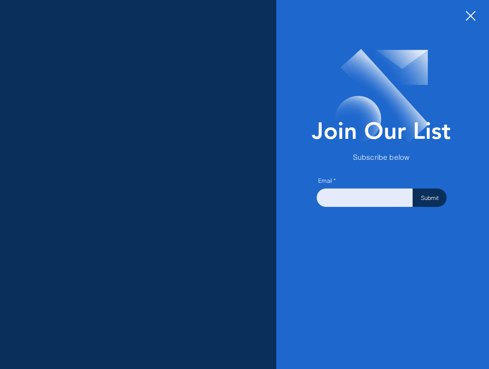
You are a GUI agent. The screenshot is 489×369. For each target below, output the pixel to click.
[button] (471, 16)
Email (325, 181)
